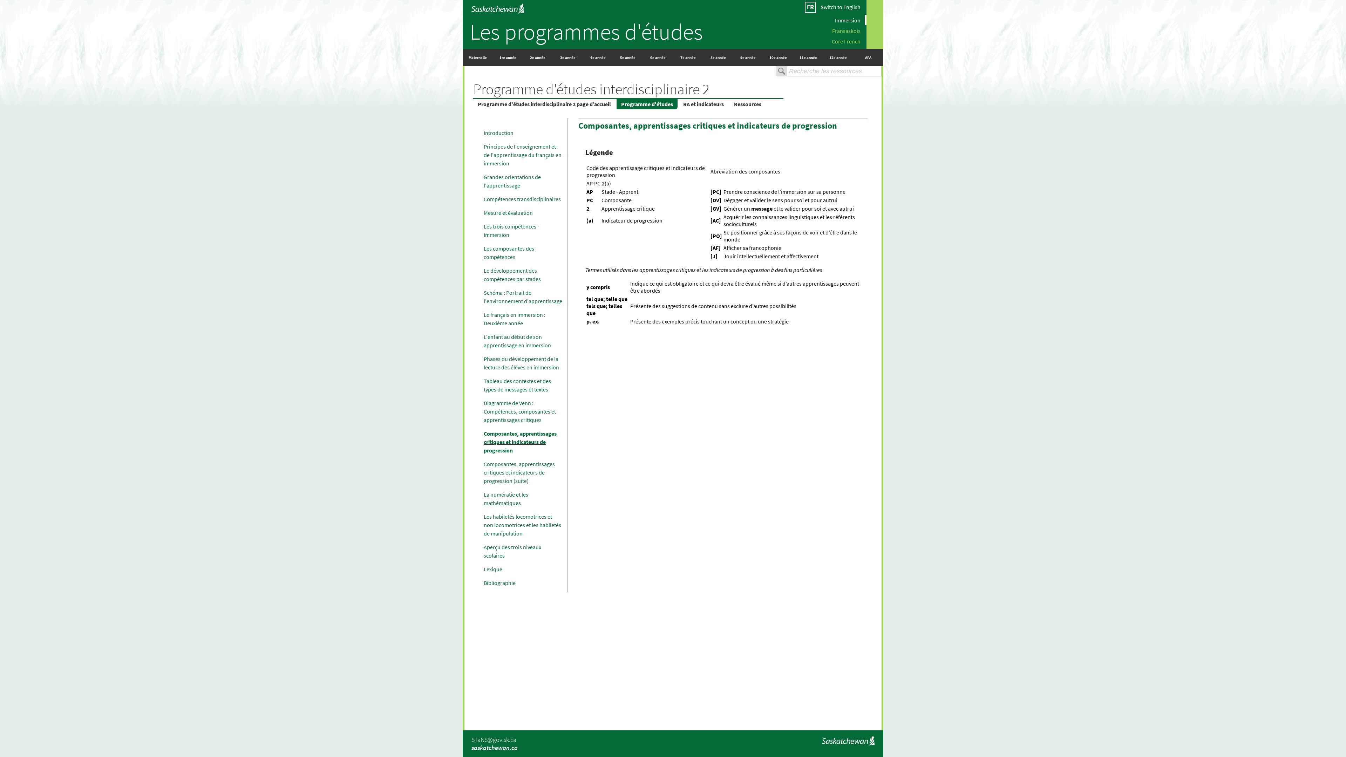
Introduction (499, 132)
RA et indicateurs (703, 104)
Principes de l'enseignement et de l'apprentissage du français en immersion (523, 155)
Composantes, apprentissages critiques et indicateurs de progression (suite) (519, 472)
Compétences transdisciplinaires (522, 199)
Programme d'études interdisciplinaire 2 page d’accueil (544, 104)
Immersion (848, 20)
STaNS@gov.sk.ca (493, 740)
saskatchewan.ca (494, 748)
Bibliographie (500, 582)
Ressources (747, 104)
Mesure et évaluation (508, 212)
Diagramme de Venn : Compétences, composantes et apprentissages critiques (520, 411)
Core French (846, 41)
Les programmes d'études (586, 32)
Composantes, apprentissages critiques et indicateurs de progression (520, 442)
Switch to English (841, 7)
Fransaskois (846, 30)
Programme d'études (647, 104)
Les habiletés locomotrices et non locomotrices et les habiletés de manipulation (522, 525)
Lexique (493, 569)
